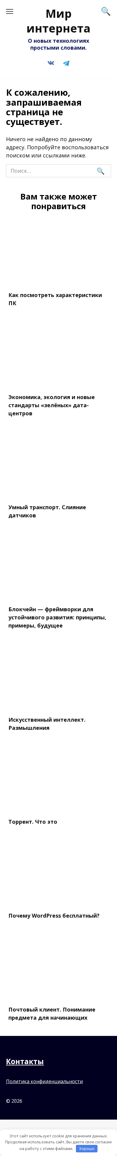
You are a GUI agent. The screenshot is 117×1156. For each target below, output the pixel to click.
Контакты (25, 1061)
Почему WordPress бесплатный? (54, 915)
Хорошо (86, 1148)
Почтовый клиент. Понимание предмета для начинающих (51, 1013)
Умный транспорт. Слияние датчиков (47, 511)
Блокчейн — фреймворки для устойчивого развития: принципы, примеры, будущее (57, 617)
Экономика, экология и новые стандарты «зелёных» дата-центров (51, 405)
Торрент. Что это (32, 821)
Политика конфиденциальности (44, 1081)
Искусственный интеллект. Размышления (47, 723)
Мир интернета (58, 20)
